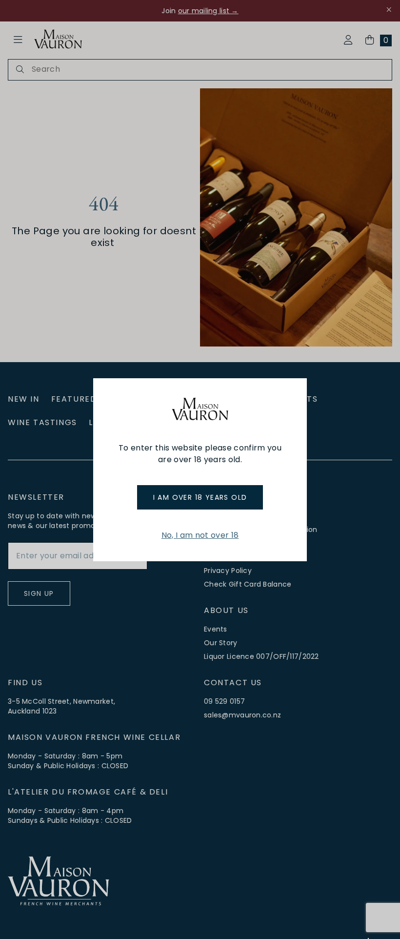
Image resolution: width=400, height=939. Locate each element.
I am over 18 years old (200, 497)
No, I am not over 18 (200, 535)
